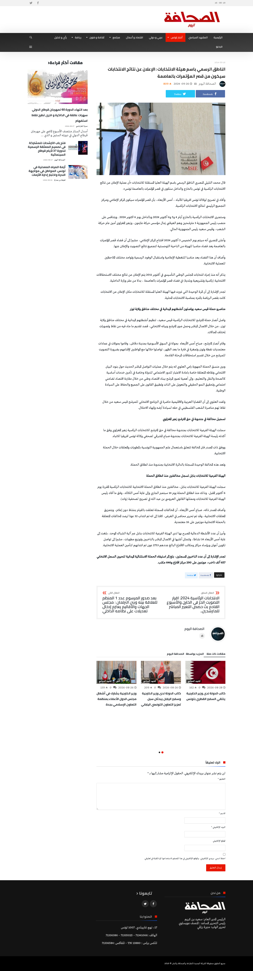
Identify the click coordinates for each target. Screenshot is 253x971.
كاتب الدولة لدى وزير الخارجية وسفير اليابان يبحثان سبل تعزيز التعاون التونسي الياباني (161, 699)
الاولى (118, 681)
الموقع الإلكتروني (219, 841)
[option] (205, 681)
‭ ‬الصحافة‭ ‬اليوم (208, 84)
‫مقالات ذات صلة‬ (216, 654)
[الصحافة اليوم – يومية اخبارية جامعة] (192, 12)
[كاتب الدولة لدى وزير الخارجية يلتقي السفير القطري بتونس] (205, 672)
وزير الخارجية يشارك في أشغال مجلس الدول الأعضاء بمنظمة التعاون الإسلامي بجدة (116, 699)
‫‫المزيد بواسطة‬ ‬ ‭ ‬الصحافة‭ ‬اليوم (185, 654)
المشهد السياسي (194, 681)
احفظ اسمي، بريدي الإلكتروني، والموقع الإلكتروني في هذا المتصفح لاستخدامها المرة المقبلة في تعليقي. (184, 858)
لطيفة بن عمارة (60, 180)
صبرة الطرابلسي (82, 126)
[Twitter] (31, 3)
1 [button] (162, 752)
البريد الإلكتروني (218, 827)
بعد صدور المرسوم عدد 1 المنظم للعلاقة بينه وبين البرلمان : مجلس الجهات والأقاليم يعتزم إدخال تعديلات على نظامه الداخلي (129, 602)
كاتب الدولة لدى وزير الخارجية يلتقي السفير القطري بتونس (205, 696)
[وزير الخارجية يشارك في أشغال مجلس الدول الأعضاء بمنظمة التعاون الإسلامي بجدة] (116, 672)
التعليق (221, 779)
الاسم (222, 813)
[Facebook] (38, 3)
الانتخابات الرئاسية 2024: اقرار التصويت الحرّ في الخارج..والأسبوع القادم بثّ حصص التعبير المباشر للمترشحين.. (193, 602)
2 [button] (159, 752)
